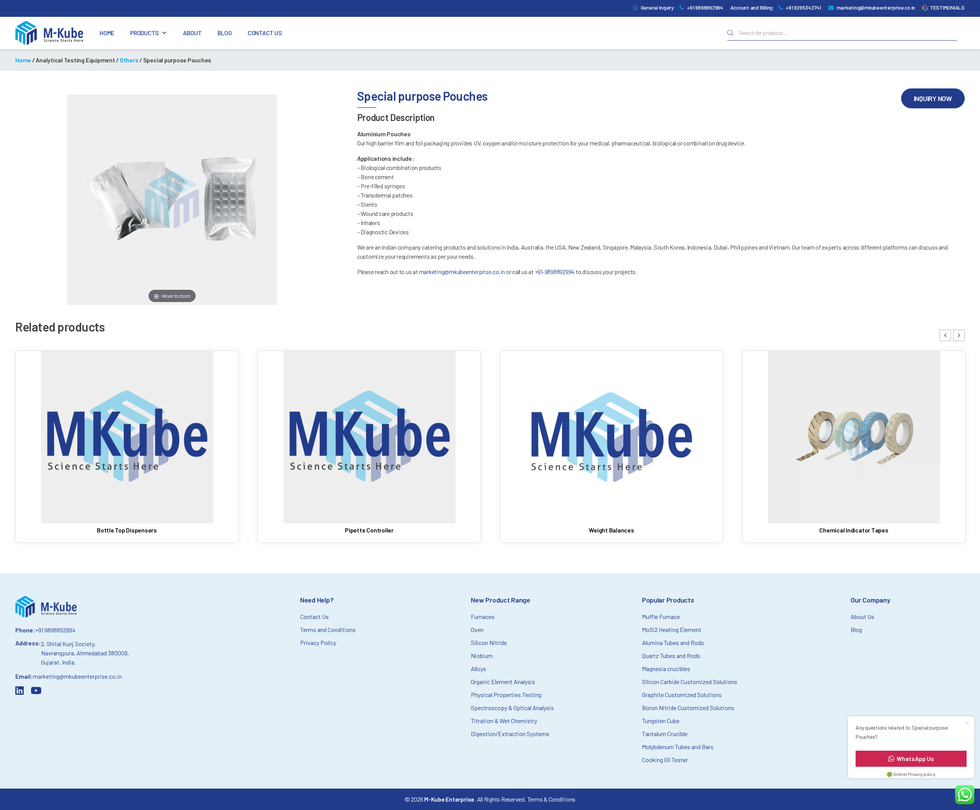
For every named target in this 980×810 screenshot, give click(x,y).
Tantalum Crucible (665, 733)
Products (144, 32)
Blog (224, 32)
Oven (477, 629)
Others (129, 60)
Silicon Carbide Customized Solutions (689, 681)
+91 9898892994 (705, 7)
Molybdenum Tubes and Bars (678, 746)
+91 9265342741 (803, 7)
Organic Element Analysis (503, 681)
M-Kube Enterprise (449, 799)
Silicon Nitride (489, 642)
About (192, 32)
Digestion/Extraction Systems (510, 733)
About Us (862, 616)
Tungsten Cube (660, 720)
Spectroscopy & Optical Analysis (512, 707)
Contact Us (265, 32)
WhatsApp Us (915, 758)
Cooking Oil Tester (665, 759)
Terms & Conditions (551, 799)
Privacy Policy (318, 642)
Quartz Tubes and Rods (671, 655)
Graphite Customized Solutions (682, 694)
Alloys (478, 668)
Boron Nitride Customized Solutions (688, 707)
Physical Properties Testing (506, 694)
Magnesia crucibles (666, 668)
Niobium (482, 655)
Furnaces (483, 616)
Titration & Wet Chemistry (504, 720)
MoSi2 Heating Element (671, 629)
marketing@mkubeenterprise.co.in (876, 7)
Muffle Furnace (661, 616)
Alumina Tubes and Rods (673, 642)
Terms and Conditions (328, 629)
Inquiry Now (933, 98)
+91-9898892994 (555, 271)
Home (107, 32)
